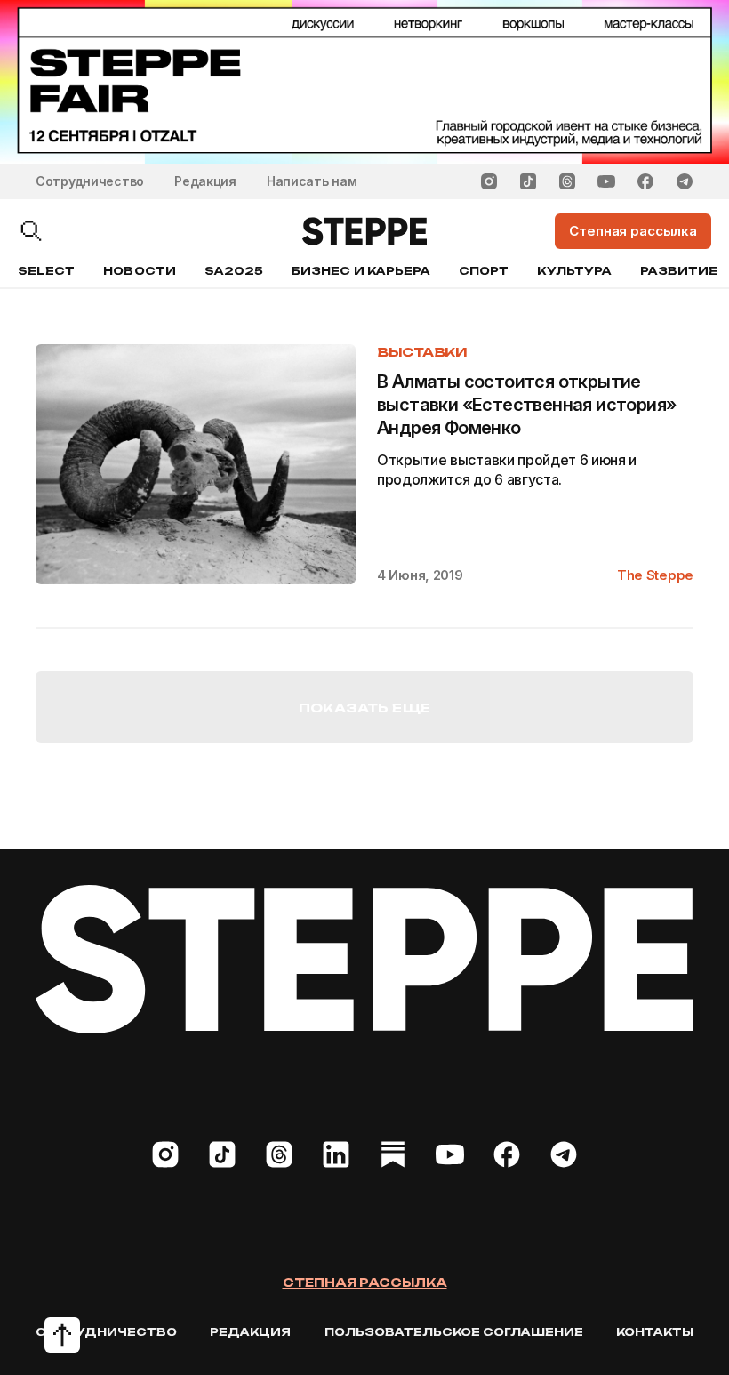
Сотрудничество (90, 181)
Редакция (205, 181)
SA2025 (233, 270)
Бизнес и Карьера (361, 270)
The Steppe (655, 575)
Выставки (422, 351)
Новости (139, 270)
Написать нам (312, 181)
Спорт (484, 270)
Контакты (654, 1332)
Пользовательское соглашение (453, 1332)
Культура (574, 270)
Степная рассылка (365, 1282)
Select (46, 270)
